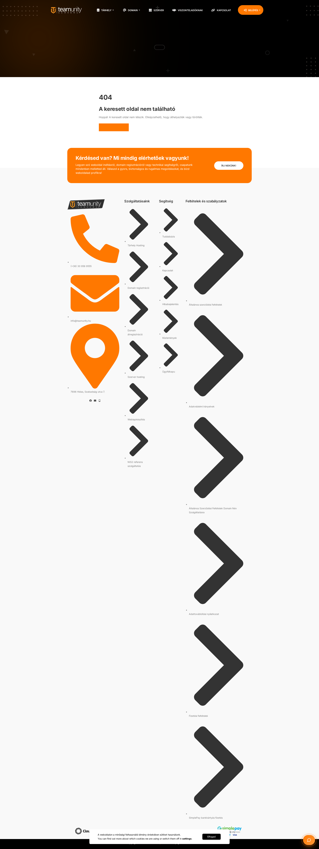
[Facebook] (90, 400)
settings (187, 838)
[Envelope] (95, 400)
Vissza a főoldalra (114, 127)
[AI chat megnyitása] (309, 840)
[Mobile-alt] (99, 400)
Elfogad (211, 836)
